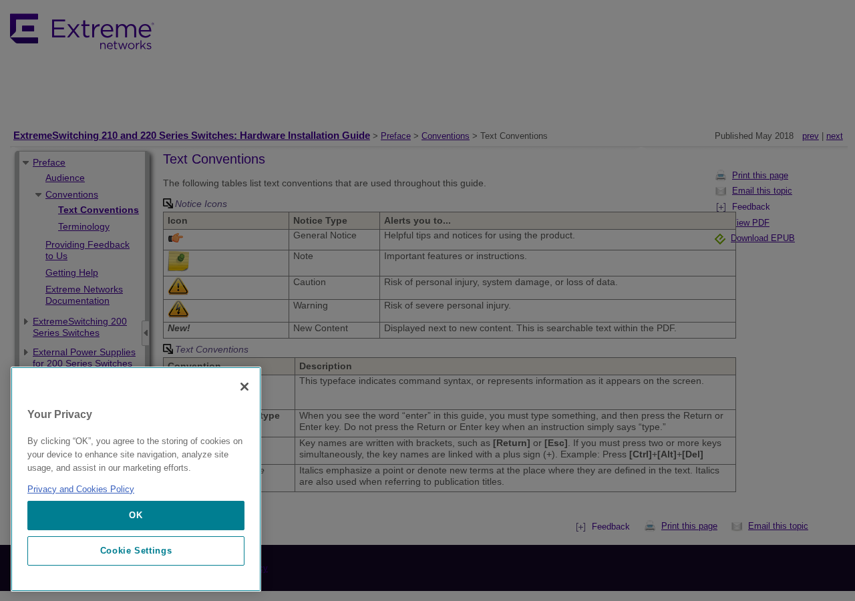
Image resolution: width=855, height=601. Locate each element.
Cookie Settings (136, 551)
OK (135, 515)
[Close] (244, 386)
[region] (136, 479)
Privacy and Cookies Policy (80, 489)
